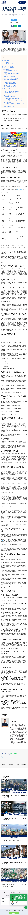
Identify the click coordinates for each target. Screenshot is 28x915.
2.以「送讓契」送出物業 (8, 64)
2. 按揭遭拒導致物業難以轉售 (9, 82)
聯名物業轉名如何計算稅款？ (8, 67)
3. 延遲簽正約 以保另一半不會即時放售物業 (12, 73)
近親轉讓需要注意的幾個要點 (8, 76)
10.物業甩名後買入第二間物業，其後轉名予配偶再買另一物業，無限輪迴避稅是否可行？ (14, 106)
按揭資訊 (5, 14)
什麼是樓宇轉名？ (6, 60)
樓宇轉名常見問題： (6, 88)
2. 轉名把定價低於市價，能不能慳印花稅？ (12, 91)
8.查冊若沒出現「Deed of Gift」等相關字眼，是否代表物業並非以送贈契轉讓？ (14, 101)
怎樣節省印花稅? (6, 69)
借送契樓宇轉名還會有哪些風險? (9, 79)
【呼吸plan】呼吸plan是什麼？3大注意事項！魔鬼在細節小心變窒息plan (14, 885)
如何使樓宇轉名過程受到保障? (9, 83)
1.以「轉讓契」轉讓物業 (8, 63)
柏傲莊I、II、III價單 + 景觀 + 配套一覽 (11, 841)
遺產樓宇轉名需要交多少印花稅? (9, 85)
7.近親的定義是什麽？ (8, 99)
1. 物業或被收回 (7, 81)
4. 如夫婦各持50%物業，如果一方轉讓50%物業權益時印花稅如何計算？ (14, 95)
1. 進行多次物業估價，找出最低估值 (11, 70)
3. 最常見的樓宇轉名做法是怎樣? (10, 92)
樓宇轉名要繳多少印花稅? (8, 66)
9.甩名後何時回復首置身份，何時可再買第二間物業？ (14, 103)
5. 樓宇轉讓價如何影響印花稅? (9, 96)
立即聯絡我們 (14, 913)
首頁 (2, 14)
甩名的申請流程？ (6, 75)
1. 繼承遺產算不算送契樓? (9, 89)
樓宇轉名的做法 (5, 62)
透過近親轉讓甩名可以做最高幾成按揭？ (11, 78)
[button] (14, 2)
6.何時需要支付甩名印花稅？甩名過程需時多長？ (13, 98)
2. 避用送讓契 (6, 72)
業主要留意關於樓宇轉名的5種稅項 (10, 86)
